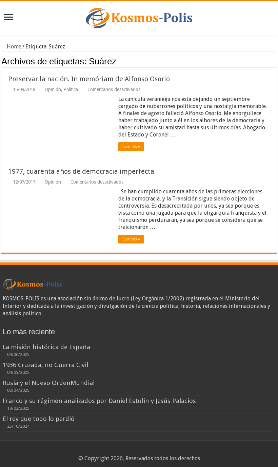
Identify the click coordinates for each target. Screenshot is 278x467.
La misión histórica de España (46, 347)
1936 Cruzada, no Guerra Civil (45, 364)
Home (13, 46)
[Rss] (126, 450)
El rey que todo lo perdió (39, 418)
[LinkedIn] (145, 450)
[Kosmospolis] (139, 16)
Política (70, 89)
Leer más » (131, 146)
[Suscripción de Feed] (275, 61)
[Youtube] (152, 450)
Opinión (53, 89)
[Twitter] (139, 450)
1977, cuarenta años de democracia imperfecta (81, 171)
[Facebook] (132, 450)
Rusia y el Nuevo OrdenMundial (49, 382)
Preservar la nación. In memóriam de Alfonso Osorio (89, 79)
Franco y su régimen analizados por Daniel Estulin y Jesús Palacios (99, 400)
